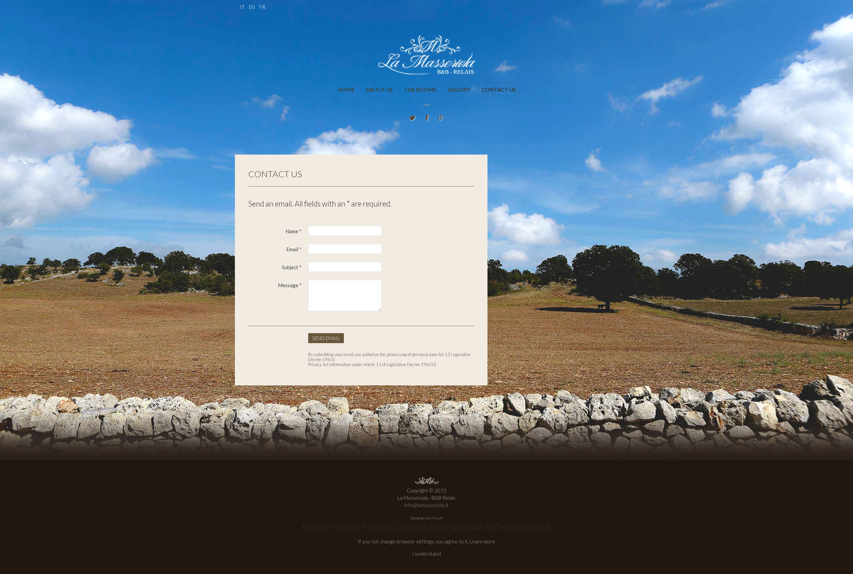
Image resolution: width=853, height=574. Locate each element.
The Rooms (420, 89)
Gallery (458, 89)
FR (262, 7)
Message (290, 285)
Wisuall (437, 518)
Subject (292, 267)
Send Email (326, 338)
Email (294, 249)
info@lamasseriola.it (426, 505)
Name (294, 231)
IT (243, 7)
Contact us (498, 89)
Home (346, 89)
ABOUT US (379, 89)
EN (252, 7)
